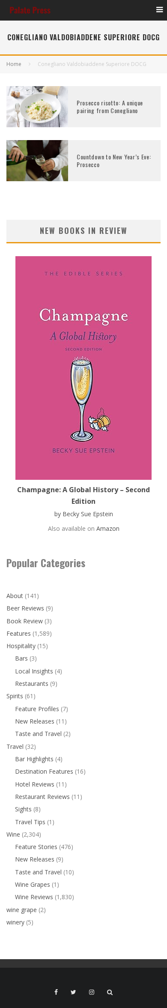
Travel (15, 746)
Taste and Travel (38, 734)
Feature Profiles (37, 709)
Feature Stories (36, 847)
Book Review (24, 621)
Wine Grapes (32, 884)
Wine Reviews (34, 897)
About (14, 596)
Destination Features (44, 771)
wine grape (21, 910)
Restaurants (31, 683)
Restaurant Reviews (42, 797)
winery (15, 922)
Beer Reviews (25, 608)
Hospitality (21, 646)
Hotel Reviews (34, 784)
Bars (21, 658)
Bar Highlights (34, 759)
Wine (13, 834)
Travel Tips (30, 822)
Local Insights (34, 671)
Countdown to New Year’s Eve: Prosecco (114, 160)
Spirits (14, 696)
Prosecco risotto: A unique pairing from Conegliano (110, 106)
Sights (23, 809)
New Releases (34, 721)
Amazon (107, 528)
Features (18, 633)
